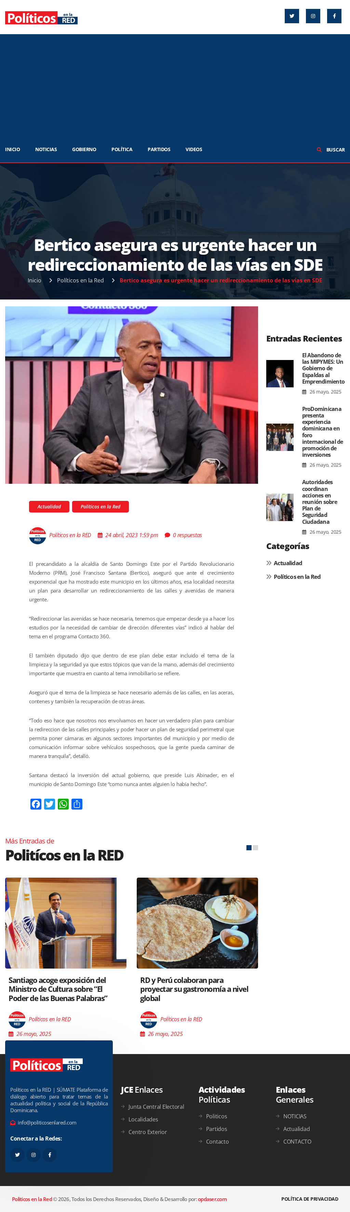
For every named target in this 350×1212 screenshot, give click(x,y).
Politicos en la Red (32, 1199)
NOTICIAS (46, 149)
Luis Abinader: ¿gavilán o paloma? (195, 969)
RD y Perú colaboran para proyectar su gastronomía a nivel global (63, 989)
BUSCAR (335, 149)
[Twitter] (292, 16)
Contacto (217, 1141)
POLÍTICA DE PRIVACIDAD (309, 1199)
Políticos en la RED (70, 535)
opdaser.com (212, 1199)
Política (121, 149)
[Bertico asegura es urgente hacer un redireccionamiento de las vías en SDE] (131, 394)
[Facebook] (334, 16)
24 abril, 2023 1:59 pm (131, 535)
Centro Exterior (148, 1132)
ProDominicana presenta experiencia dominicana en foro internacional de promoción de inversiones (322, 431)
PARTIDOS (159, 149)
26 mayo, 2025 (324, 391)
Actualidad (49, 506)
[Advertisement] (175, 85)
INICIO (12, 149)
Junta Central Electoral (156, 1106)
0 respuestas (187, 535)
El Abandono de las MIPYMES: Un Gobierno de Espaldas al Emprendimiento (323, 368)
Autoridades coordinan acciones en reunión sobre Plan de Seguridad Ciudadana (319, 501)
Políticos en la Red (80, 280)
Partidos (216, 1129)
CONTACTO (297, 1141)
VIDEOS (194, 149)
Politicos (216, 1116)
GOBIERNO (84, 149)
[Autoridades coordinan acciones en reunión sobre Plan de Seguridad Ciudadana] (280, 507)
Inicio (34, 280)
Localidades (143, 1119)
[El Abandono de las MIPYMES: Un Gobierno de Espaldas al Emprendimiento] (280, 374)
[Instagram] (313, 16)
